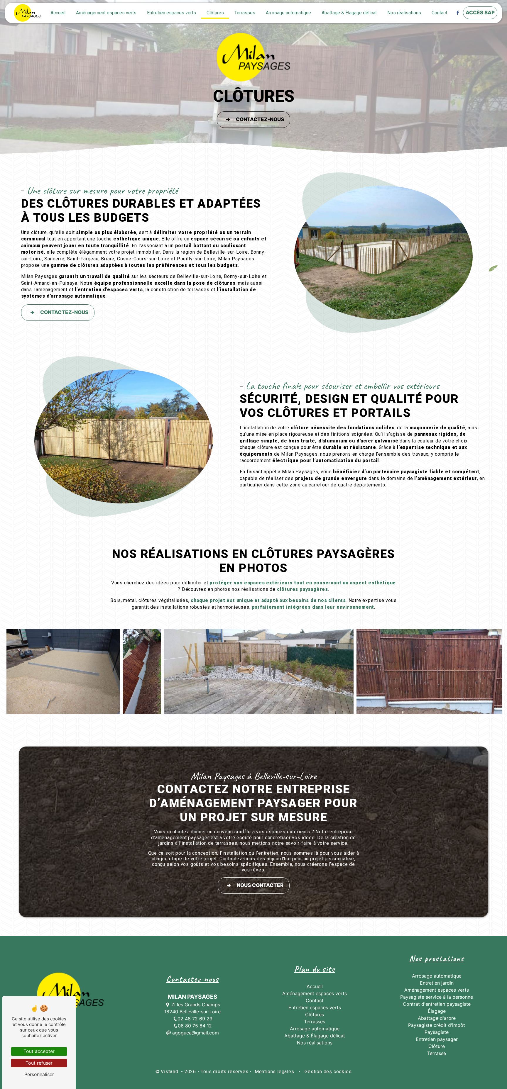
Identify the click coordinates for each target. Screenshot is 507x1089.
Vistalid (170, 1071)
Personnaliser (39, 1074)
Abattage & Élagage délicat (349, 13)
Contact (439, 13)
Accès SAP (480, 13)
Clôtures (215, 13)
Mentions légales (274, 1071)
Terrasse (436, 1053)
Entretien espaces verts (171, 13)
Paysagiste (437, 1032)
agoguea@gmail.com (195, 1033)
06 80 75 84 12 (195, 1026)
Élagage (437, 1011)
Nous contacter (260, 885)
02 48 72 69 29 (195, 1019)
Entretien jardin (437, 983)
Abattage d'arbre (437, 1018)
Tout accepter (39, 1051)
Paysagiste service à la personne (436, 997)
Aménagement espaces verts (106, 13)
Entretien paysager (437, 1039)
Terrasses (244, 13)
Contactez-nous (260, 119)
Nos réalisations (404, 13)
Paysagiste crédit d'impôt (436, 1025)
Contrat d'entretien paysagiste (437, 1004)
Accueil (57, 13)
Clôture (436, 1046)
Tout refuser (39, 1063)
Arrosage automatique (288, 13)
